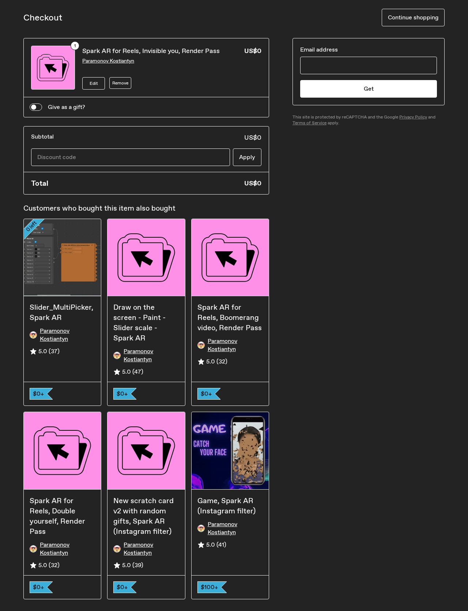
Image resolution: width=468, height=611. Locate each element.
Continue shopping (413, 17)
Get (369, 88)
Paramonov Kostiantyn (108, 61)
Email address (319, 49)
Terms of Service (309, 122)
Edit (94, 83)
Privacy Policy (413, 117)
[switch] (36, 107)
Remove (120, 83)
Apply (247, 157)
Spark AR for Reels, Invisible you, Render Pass (151, 51)
